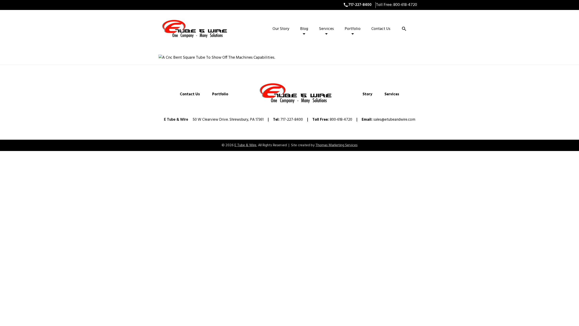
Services (326, 29)
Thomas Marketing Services (337, 145)
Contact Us (380, 29)
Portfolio (353, 29)
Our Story (281, 29)
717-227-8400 (291, 120)
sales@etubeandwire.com (394, 120)
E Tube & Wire (245, 145)
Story (367, 94)
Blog (304, 29)
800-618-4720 (404, 5)
